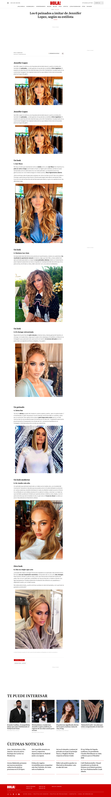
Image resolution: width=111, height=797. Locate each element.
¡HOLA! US (29, 788)
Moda (60, 6)
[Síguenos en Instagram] (13, 794)
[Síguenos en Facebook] (8, 794)
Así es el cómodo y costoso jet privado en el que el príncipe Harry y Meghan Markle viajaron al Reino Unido (66, 752)
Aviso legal (27, 794)
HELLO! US (42, 788)
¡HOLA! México (21, 6)
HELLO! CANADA (57, 786)
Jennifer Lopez (20, 663)
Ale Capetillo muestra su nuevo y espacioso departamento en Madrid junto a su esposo (41, 752)
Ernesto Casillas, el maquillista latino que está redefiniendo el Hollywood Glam (18, 726)
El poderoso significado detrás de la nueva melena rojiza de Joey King (67, 726)
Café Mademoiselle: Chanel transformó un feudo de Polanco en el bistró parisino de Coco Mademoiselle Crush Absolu (91, 767)
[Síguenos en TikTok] (19, 794)
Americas (98, 2)
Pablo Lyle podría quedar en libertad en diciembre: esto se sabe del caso (66, 765)
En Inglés (89, 6)
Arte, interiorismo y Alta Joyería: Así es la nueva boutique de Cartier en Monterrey (16, 752)
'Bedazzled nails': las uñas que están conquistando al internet (92, 726)
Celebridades (30, 6)
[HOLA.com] (55, 3)
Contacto (72, 794)
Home (52, 9)
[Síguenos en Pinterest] (16, 794)
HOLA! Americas (18, 52)
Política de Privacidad (59, 794)
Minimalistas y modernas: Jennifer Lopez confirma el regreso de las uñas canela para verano (43, 727)
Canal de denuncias (85, 794)
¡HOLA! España (30, 786)
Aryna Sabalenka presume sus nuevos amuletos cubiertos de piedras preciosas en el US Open (17, 766)
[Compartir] (62, 53)
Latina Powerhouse (75, 6)
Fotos (83, 6)
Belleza (55, 6)
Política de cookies (41, 794)
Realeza (49, 6)
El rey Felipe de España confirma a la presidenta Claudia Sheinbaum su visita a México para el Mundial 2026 (91, 753)
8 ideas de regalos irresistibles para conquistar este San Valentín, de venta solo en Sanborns (42, 766)
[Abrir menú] (8, 3)
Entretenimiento (40, 6)
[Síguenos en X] (11, 794)
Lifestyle (65, 6)
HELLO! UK (42, 786)
